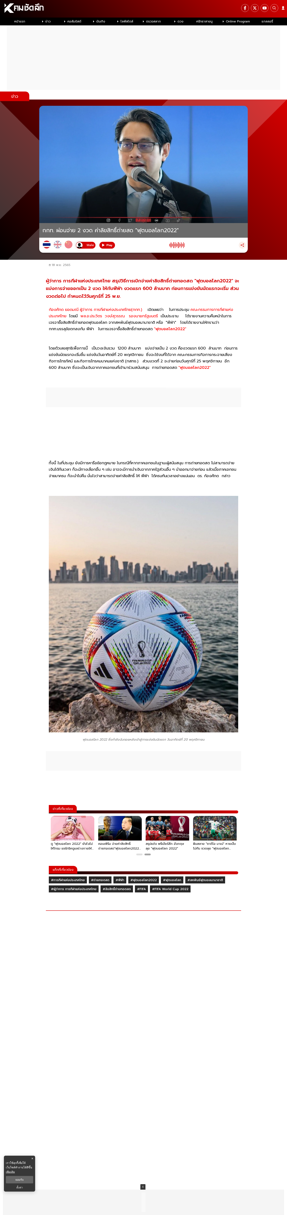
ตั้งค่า (19, 1187)
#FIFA (141, 889)
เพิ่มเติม (10, 1172)
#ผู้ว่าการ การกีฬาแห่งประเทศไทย (73, 889)
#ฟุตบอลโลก (172, 880)
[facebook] (245, 8)
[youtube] (264, 8)
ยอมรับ (19, 1179)
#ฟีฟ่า (120, 880)
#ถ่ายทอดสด (100, 880)
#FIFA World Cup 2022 (170, 889)
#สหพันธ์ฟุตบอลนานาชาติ (205, 880)
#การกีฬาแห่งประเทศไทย (68, 880)
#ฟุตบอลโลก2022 (143, 880)
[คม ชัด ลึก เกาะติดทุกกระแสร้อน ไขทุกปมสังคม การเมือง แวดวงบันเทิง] (143, 8)
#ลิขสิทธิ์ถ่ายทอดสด (117, 889)
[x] (255, 8)
